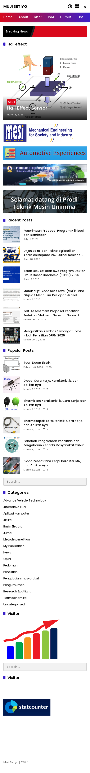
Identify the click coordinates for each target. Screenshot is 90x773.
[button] (69, 6)
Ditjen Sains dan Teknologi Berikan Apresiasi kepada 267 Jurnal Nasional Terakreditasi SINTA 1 (52, 253)
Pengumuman (13, 585)
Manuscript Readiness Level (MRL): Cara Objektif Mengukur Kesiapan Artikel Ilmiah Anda (53, 293)
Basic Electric (12, 526)
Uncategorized (14, 604)
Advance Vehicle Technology (24, 500)
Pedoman (10, 565)
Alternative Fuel (14, 507)
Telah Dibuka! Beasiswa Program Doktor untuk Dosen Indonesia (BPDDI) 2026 (54, 273)
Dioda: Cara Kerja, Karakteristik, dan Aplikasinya (50, 383)
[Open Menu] (77, 6)
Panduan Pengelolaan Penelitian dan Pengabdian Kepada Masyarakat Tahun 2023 (54, 443)
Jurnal (7, 533)
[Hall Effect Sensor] (45, 85)
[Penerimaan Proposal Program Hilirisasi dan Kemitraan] (11, 234)
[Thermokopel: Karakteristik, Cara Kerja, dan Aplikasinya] (11, 425)
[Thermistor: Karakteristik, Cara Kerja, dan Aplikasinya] (11, 405)
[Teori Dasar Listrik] (11, 364)
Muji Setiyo (15, 6)
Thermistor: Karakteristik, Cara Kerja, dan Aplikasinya (54, 403)
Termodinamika (15, 598)
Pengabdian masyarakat (21, 578)
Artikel (11, 102)
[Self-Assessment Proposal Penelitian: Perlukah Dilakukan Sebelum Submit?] (11, 315)
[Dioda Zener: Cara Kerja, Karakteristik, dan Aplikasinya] (11, 465)
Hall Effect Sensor (27, 108)
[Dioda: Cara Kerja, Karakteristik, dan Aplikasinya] (11, 384)
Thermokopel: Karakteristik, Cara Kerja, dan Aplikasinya (53, 423)
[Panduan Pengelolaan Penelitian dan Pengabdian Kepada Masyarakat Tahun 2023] (11, 445)
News (7, 552)
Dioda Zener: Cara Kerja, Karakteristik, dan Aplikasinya (52, 463)
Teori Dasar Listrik (36, 363)
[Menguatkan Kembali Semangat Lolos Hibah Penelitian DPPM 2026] (11, 335)
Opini (7, 559)
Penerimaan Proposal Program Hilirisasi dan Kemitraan (53, 233)
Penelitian (10, 572)
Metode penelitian (16, 539)
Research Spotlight (17, 591)
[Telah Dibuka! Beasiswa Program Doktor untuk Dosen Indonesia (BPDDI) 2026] (11, 274)
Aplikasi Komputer (16, 513)
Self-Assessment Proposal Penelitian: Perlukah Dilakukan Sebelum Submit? (51, 313)
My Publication (13, 546)
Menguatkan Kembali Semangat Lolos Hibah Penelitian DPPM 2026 (52, 333)
